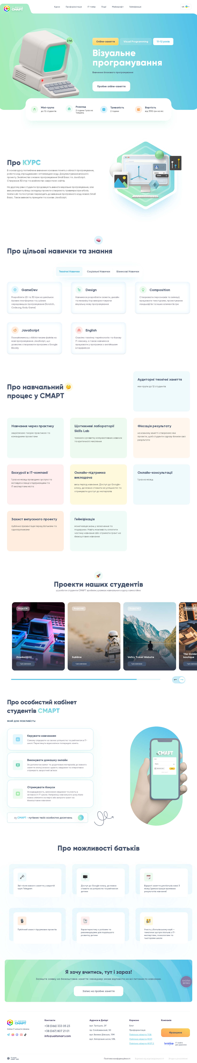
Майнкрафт (118, 7)
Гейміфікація (135, 7)
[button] (175, 680)
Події (103, 7)
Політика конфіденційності (117, 1058)
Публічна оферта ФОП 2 (141, 1043)
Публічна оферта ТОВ (140, 1034)
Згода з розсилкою (178, 1058)
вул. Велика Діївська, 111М (102, 1034)
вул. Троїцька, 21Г (98, 1025)
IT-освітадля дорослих (181, 1044)
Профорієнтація (74, 7)
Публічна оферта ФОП (140, 1039)
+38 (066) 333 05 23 (57, 1025)
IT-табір (92, 7)
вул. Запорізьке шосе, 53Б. (103, 1039)
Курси (57, 7)
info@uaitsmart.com (58, 1036)
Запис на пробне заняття (99, 991)
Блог (131, 1025)
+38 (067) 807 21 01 (57, 1031)
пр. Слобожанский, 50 (100, 1030)
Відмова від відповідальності (149, 1058)
